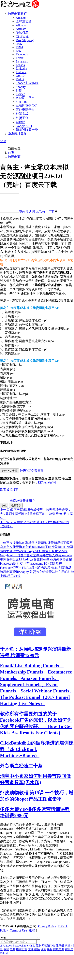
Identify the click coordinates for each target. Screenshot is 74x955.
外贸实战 (22, 113)
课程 (43, 949)
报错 (32, 930)
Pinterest (21, 72)
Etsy (18, 50)
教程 (6, 949)
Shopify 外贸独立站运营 (35, 571)
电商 (12, 949)
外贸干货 (22, 118)
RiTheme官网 (47, 482)
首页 (11, 152)
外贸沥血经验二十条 (21, 765)
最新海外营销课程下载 (53, 542)
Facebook (22, 54)
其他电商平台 (25, 109)
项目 (16, 489)
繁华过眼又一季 (27, 129)
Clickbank (22, 36)
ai (1, 945)
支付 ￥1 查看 (9, 470)
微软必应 (22, 32)
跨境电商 (14, 156)
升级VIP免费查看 (31, 470)
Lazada (20, 65)
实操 (67, 945)
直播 (31, 949)
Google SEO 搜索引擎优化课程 (46, 551)
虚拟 (9, 489)
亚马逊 (60, 945)
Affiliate (21, 29)
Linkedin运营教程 (31, 559)
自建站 (20, 122)
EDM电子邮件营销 (48, 547)
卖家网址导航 (17, 134)
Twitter (20, 94)
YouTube (21, 101)
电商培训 (25, 211)
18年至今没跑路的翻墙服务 (19, 542)
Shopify (21, 87)
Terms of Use (18, 930)
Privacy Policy (47, 926)
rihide (32, 945)
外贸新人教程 (51, 555)
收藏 (4, 505)
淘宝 (3, 489)
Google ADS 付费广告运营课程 (21, 555)
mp (26, 945)
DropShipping (25, 40)
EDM (19, 47)
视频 (37, 949)
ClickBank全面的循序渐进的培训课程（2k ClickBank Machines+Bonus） (37, 749)
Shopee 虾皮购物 (27, 83)
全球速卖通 (24, 21)
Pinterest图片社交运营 (15, 563)
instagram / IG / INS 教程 (46, 563)
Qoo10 (20, 75)
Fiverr (19, 58)
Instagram (22, 61)
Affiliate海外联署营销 (57, 559)
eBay (19, 43)
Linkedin (21, 68)
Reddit (20, 79)
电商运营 (21, 949)
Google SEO (24, 126)
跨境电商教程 (17, 13)
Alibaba (21, 25)
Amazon (21, 17)
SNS (19, 90)
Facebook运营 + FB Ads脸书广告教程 (25, 567)
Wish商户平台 (25, 97)
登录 (3, 141)
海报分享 (16, 505)
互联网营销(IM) (26, 105)
